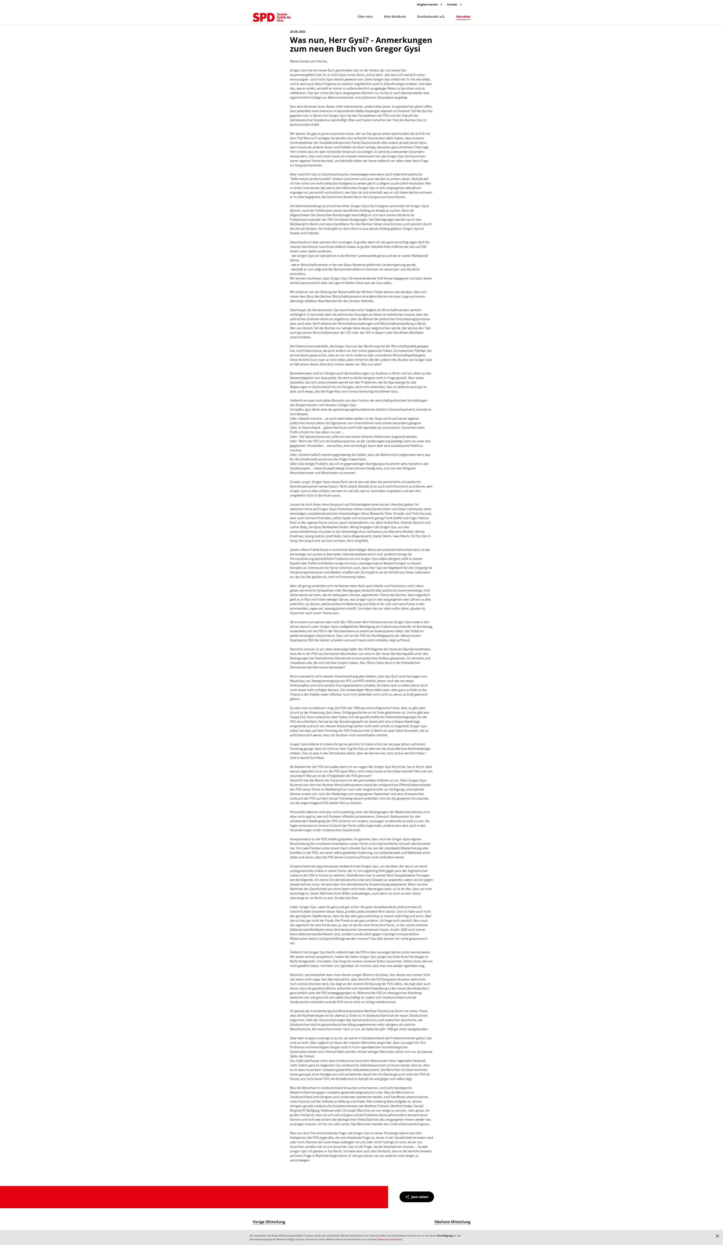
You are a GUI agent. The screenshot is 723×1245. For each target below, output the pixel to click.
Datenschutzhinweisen (389, 1239)
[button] (717, 1236)
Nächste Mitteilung (452, 1221)
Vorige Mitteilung (269, 1221)
